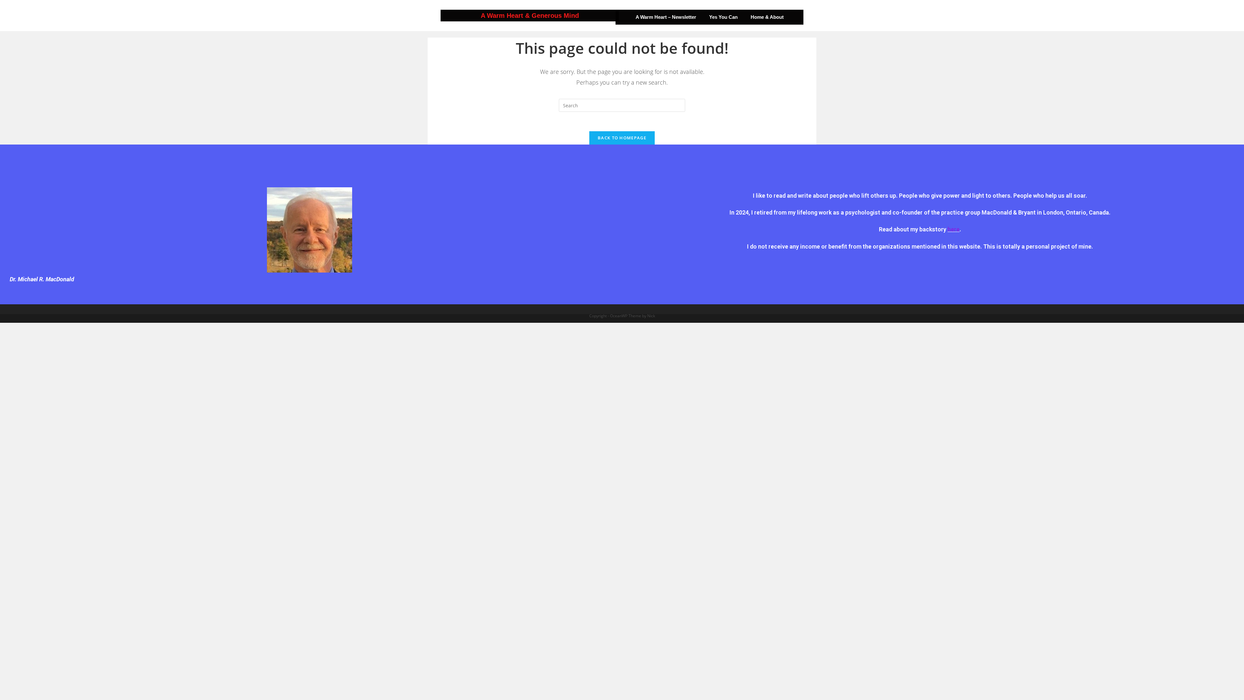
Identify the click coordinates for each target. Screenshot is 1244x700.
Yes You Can (723, 17)
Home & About (767, 17)
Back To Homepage (622, 138)
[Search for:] (622, 105)
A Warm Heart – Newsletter (666, 17)
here (954, 229)
